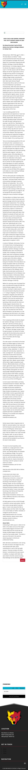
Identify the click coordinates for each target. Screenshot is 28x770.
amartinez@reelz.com (8, 520)
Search (22, 560)
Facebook (21, 510)
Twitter (16, 510)
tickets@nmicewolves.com (16, 371)
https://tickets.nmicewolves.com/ (11, 391)
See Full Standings (14, 696)
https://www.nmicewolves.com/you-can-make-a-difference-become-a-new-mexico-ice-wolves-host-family (14, 496)
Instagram (5, 512)
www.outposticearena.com (10, 514)
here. (9, 471)
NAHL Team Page (20, 509)
